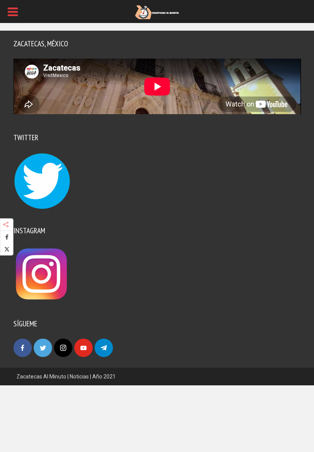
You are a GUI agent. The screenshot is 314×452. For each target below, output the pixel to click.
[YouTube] (83, 348)
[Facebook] (22, 348)
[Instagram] (63, 348)
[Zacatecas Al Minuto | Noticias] (157, 12)
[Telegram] (104, 348)
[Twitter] (43, 348)
